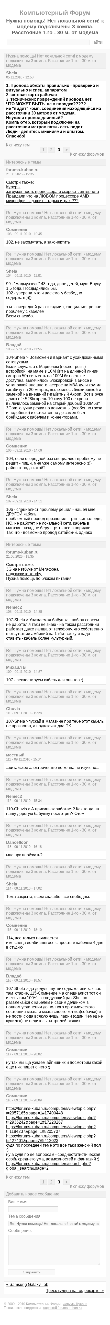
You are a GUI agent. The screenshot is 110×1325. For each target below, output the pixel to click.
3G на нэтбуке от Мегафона (32, 569)
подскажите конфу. (24, 574)
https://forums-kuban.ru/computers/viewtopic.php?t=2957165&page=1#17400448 (51, 1110)
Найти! (97, 42)
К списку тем (18, 145)
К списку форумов (87, 154)
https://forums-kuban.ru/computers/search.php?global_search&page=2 (48, 1165)
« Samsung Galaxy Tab (27, 1284)
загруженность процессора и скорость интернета (52, 191)
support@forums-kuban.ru (62, 1308)
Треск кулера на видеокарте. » (75, 1290)
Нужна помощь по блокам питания (39, 578)
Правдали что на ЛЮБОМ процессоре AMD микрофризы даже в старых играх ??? (47, 198)
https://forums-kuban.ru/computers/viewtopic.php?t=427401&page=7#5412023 (51, 1138)
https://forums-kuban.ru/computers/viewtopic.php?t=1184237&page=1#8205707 (51, 1129)
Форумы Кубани (75, 1304)
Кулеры (13, 187)
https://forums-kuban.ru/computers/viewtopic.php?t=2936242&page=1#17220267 (51, 1119)
